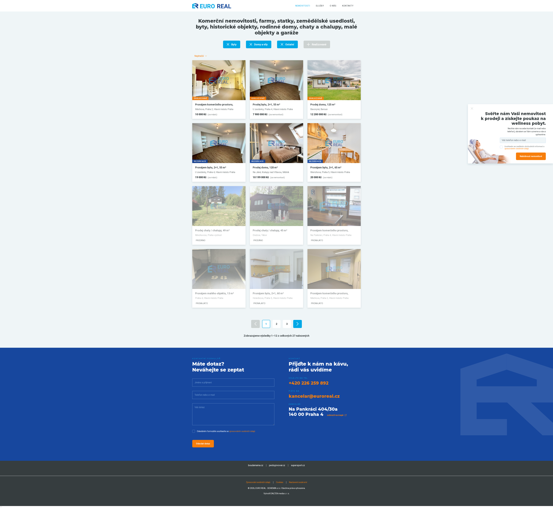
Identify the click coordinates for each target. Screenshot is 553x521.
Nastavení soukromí (298, 482)
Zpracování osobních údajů (258, 482)
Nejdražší (199, 56)
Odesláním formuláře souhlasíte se (226, 431)
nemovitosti (302, 6)
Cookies (279, 482)
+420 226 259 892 (308, 383)
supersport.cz (298, 465)
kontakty (348, 6)
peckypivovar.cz (277, 465)
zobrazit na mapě (335, 415)
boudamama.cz (255, 465)
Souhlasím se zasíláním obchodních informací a (524, 147)
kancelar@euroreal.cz (314, 396)
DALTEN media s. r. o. (280, 493)
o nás (333, 6)
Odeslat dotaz (203, 443)
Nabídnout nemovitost (531, 156)
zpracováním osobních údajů (242, 431)
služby (320, 6)
